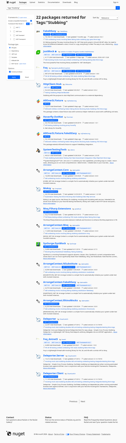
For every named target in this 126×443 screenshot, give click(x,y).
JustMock (48, 51)
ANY (31, 24)
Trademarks (105, 434)
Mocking (83, 109)
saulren (67, 68)
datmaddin (76, 170)
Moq (53, 252)
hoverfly (73, 125)
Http (94, 158)
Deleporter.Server (53, 355)
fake (94, 60)
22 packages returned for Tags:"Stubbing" (61, 20)
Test (70, 158)
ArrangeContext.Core (56, 170)
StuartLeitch (64, 319)
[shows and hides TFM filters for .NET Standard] (10, 35)
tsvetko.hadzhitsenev (86, 52)
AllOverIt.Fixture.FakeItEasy (60, 133)
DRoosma (68, 84)
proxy (68, 125)
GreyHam (58, 189)
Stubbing (53, 93)
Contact (10, 417)
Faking (72, 109)
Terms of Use (59, 434)
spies (91, 39)
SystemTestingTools (55, 149)
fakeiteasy (90, 290)
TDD (46, 39)
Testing (47, 93)
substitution (82, 178)
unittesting (52, 39)
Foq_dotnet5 (50, 339)
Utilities (54, 109)
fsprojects (54, 68)
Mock (64, 197)
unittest (68, 60)
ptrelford (61, 68)
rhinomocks (91, 309)
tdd (46, 60)
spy (88, 39)
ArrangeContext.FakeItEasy (59, 282)
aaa (64, 60)
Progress (76, 52)
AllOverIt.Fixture (53, 100)
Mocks (77, 109)
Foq (45, 68)
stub (57, 327)
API (46, 125)
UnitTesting (61, 109)
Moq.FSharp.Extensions (57, 208)
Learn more (23, 17)
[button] (19, 17)
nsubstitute (90, 272)
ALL (28, 24)
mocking (64, 39)
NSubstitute (59, 252)
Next (83, 401)
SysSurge (73, 244)
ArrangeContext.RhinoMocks (60, 300)
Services (92, 197)
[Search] (118, 8)
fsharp (49, 217)
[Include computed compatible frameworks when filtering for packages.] (31, 20)
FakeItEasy (49, 31)
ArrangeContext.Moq (55, 225)
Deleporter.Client (53, 373)
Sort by (96, 17)
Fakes (67, 109)
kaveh (64, 339)
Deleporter (49, 319)
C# (48, 76)
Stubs (88, 109)
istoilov (63, 52)
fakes (69, 39)
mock (61, 60)
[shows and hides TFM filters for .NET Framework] (10, 39)
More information (49, 203)
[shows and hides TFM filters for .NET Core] (10, 31)
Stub (46, 158)
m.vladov (69, 52)
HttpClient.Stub (52, 84)
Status (48, 417)
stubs (78, 39)
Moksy (47, 188)
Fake (73, 158)
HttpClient (99, 158)
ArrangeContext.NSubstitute (60, 263)
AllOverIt (48, 109)
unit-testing (83, 60)
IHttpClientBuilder (63, 93)
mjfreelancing (71, 101)
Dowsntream (80, 158)
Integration (89, 158)
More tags (96, 39)
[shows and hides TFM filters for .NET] (10, 28)
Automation (59, 158)
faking (74, 39)
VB (50, 76)
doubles (68, 327)
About (50, 434)
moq (88, 233)
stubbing (83, 39)
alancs (72, 150)
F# (46, 76)
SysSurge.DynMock (54, 243)
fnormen (70, 117)
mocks (58, 39)
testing (90, 60)
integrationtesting (101, 327)
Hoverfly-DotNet (53, 117)
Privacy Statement (93, 434)
